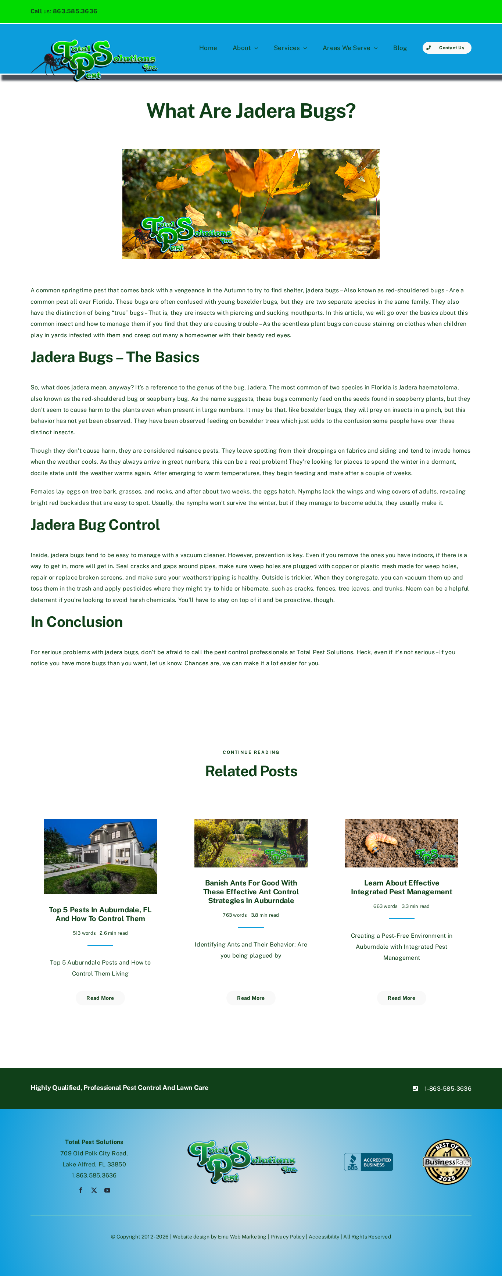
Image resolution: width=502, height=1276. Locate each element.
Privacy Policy (287, 1237)
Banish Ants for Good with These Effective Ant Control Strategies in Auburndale (251, 891)
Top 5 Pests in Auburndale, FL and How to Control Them (100, 914)
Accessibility (324, 1237)
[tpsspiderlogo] (94, 41)
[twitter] (94, 1190)
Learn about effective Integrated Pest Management (401, 887)
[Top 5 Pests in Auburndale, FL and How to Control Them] (100, 824)
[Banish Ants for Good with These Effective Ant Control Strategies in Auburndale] (251, 824)
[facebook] (81, 1190)
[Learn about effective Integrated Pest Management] (401, 824)
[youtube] (107, 1190)
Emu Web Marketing (242, 1237)
